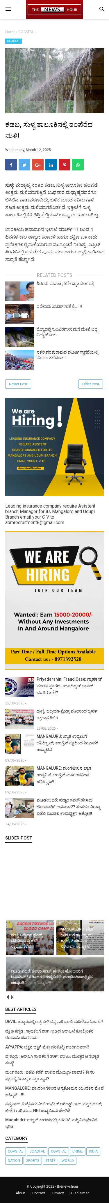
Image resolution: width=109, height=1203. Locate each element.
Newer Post (18, 384)
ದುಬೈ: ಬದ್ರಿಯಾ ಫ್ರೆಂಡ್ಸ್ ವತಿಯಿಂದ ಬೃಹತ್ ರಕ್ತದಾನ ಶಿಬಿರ (67, 714)
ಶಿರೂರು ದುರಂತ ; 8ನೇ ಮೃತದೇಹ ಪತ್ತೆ (65, 283)
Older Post (90, 384)
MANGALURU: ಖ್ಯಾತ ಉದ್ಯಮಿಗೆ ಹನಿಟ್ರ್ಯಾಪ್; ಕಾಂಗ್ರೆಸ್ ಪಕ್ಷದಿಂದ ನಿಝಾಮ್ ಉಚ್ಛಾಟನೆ (67, 743)
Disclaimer (80, 1193)
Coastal (37, 1151)
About (20, 1193)
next (12, 997)
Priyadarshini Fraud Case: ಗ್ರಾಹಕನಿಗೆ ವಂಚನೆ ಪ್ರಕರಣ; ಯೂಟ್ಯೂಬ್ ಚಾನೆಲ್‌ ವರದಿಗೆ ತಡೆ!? (70, 686)
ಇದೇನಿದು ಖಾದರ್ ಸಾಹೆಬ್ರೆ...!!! (59, 306)
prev (7, 997)
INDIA (93, 1151)
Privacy (58, 1193)
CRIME (77, 1151)
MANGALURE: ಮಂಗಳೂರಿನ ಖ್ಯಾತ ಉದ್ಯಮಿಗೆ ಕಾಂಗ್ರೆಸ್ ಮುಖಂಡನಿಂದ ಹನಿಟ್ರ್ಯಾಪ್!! (64, 775)
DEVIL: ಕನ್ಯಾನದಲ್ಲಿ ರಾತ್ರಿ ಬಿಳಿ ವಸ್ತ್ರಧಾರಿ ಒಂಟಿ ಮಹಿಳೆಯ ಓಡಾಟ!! (54, 1021)
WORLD (68, 1161)
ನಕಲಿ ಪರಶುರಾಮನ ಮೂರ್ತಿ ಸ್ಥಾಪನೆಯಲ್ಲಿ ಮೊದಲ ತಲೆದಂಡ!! (67, 355)
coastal (15, 1151)
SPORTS (32, 1161)
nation (14, 1161)
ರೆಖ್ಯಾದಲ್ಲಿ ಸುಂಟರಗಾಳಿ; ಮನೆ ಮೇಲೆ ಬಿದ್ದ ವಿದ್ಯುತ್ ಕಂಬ (67, 332)
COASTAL (13, 41)
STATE (50, 1161)
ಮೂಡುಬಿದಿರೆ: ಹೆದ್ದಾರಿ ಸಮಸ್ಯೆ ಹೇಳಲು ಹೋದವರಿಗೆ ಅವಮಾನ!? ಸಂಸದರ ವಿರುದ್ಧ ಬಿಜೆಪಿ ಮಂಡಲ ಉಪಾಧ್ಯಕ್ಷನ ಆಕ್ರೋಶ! (68, 807)
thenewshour (67, 1186)
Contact (38, 1193)
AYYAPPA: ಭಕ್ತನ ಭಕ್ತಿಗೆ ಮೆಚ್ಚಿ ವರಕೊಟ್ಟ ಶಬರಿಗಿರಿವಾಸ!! (47, 1047)
